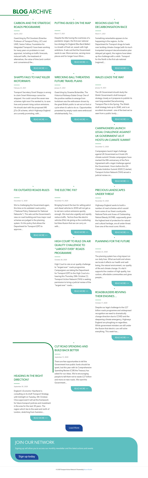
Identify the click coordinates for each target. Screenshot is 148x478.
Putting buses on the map (73, 23)
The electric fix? (66, 190)
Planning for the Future (112, 241)
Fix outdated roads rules (31, 190)
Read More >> (42, 68)
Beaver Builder (88, 469)
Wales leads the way (109, 77)
